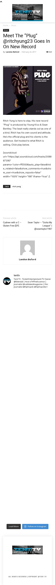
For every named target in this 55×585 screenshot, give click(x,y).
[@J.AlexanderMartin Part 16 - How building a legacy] (27, 421)
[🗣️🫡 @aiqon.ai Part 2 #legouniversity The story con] (27, 334)
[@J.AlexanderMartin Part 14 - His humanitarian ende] (27, 478)
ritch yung (16, 186)
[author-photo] (27, 255)
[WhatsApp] (27, 59)
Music (13, 25)
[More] (34, 59)
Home (5, 25)
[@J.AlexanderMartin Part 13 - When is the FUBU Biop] (27, 507)
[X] (13, 59)
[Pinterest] (20, 59)
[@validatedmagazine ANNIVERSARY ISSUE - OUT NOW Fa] (27, 363)
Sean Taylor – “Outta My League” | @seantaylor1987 (40, 225)
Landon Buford (12, 52)
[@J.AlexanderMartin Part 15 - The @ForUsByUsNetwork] (27, 450)
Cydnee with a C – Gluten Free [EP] (12, 224)
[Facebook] (6, 59)
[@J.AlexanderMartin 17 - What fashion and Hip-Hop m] (27, 392)
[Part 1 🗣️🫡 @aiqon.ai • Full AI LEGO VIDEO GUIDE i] (27, 305)
